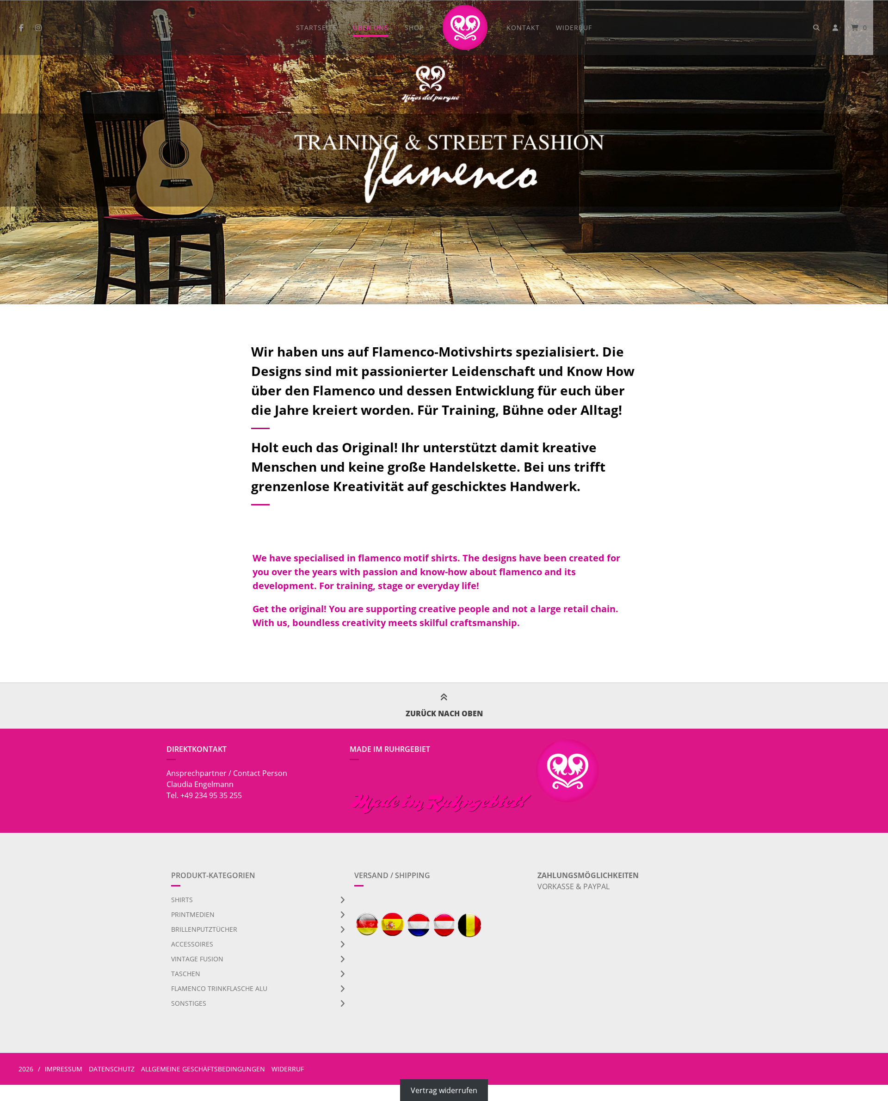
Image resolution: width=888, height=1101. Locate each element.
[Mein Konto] (835, 27)
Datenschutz (112, 1068)
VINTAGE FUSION (197, 958)
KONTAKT (523, 27)
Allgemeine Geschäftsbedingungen (203, 1068)
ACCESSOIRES (192, 944)
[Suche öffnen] (816, 27)
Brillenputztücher (204, 929)
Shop (414, 27)
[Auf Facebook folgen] (21, 27)
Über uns (370, 27)
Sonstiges (188, 1003)
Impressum (63, 1068)
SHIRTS (182, 899)
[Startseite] (465, 27)
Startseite (316, 27)
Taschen (185, 973)
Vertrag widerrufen (444, 1090)
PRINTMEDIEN (193, 914)
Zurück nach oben (444, 713)
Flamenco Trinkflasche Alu (219, 988)
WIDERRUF (574, 27)
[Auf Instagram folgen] (38, 27)
